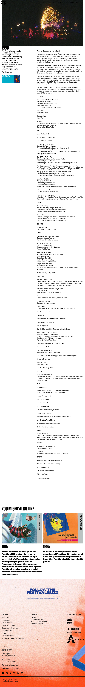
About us (5, 618)
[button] (82, 2)
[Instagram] (7, 673)
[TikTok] (10, 673)
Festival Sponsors (8, 625)
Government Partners (10, 628)
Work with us (7, 631)
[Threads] (14, 673)
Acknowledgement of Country (13, 638)
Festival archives (8, 636)
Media (4, 633)
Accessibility (6, 620)
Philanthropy (7, 623)
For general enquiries (10, 665)
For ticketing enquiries (10, 669)
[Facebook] (3, 673)
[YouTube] (22, 673)
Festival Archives (44, 479)
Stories (61, 2)
